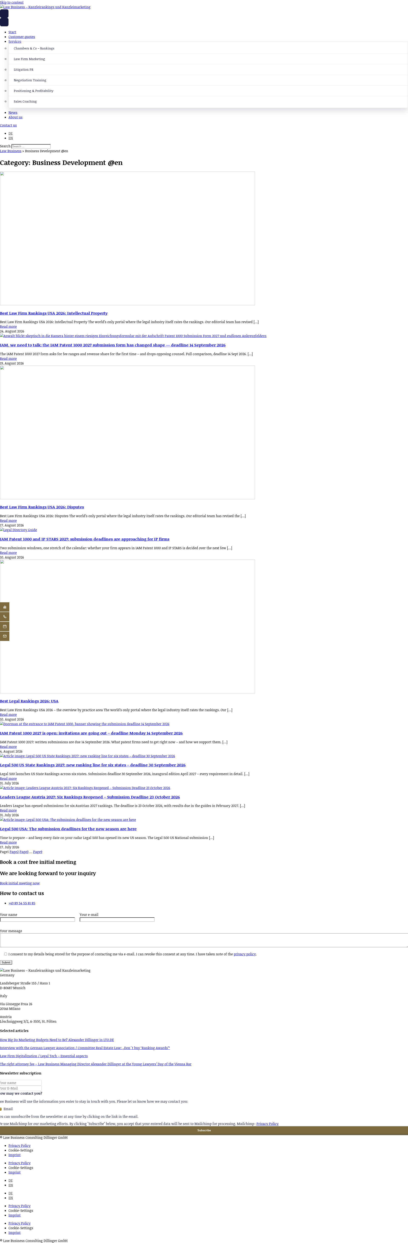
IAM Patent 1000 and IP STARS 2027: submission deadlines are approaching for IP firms (84, 539)
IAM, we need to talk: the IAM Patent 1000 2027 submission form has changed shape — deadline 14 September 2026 (113, 345)
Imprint (14, 1155)
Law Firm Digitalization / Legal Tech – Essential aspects (44, 1056)
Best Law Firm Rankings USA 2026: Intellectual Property (54, 313)
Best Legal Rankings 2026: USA (29, 701)
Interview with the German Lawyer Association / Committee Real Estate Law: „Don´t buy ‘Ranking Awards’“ (85, 1048)
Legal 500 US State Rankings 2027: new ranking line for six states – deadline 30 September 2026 (93, 764)
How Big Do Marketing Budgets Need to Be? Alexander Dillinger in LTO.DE (57, 1039)
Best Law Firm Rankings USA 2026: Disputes (42, 507)
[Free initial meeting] (4, 626)
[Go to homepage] (4, 13)
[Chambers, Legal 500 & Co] (4, 607)
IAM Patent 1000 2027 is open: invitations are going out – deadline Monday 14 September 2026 (91, 733)
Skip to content (12, 2)
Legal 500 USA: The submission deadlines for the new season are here (68, 828)
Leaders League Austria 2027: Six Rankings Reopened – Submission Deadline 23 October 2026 (90, 797)
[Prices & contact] (4, 636)
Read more (8, 326)
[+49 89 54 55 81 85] (4, 616)
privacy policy (245, 954)
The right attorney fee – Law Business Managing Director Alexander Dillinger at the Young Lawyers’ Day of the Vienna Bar (95, 1064)
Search (5, 146)
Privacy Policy (267, 1123)
